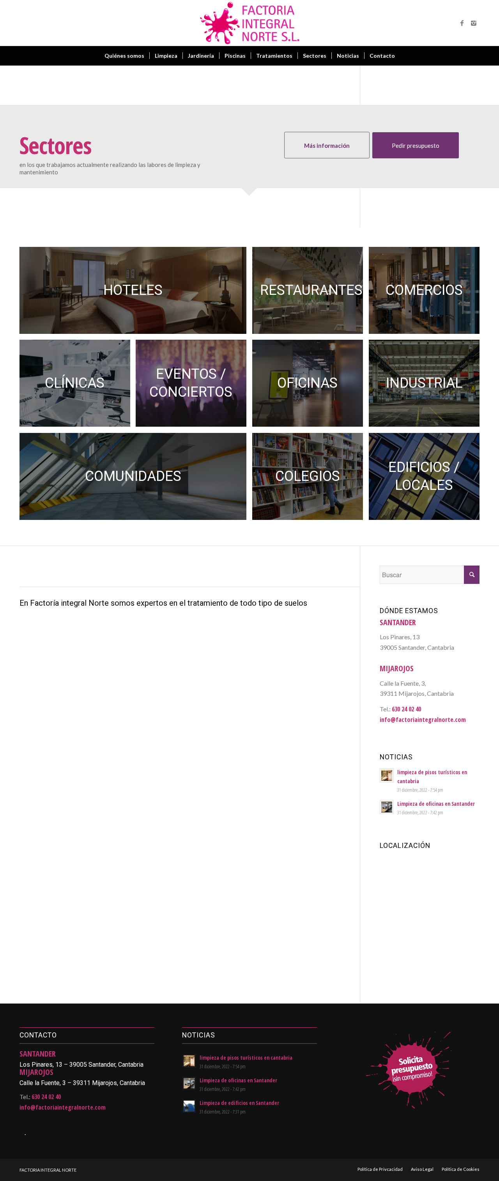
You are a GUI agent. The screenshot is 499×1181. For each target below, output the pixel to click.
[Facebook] (462, 23)
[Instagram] (474, 23)
